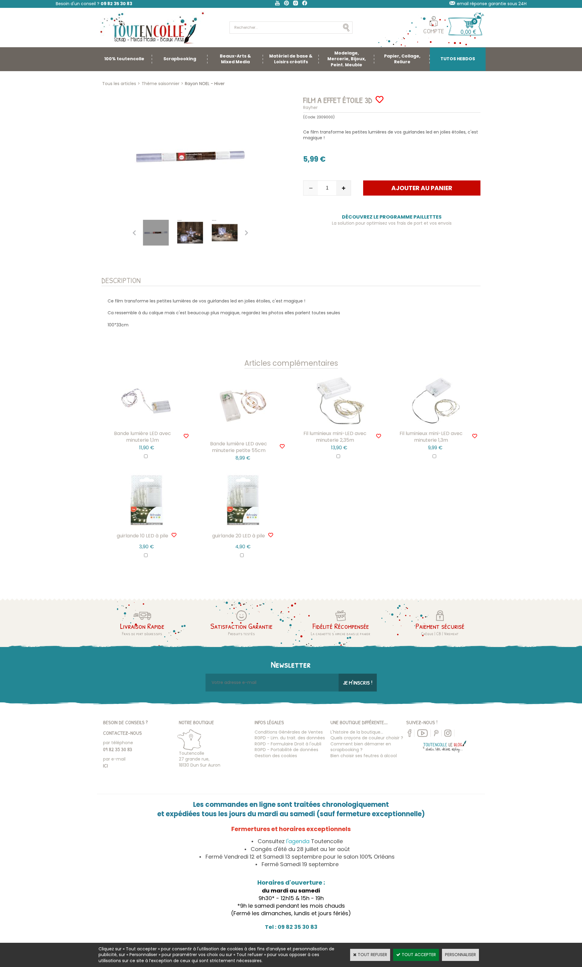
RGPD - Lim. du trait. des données (290, 738)
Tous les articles (119, 84)
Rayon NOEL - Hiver (205, 84)
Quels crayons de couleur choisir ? (366, 738)
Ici (105, 765)
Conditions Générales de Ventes (289, 732)
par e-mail (114, 759)
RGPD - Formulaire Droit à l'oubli (288, 744)
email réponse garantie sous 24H (492, 4)
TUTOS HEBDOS (457, 59)
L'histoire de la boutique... (356, 732)
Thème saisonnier (160, 84)
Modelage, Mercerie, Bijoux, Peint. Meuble (346, 59)
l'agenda (297, 841)
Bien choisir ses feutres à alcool (363, 756)
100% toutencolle (124, 59)
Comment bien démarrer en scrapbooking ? (360, 747)
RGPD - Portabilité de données (286, 750)
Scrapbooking (179, 59)
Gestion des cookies (276, 756)
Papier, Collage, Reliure (402, 59)
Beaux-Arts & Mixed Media (235, 59)
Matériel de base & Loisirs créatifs (291, 59)
